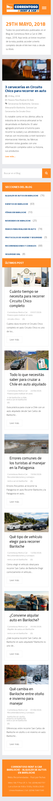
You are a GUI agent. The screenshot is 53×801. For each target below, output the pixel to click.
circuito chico (13, 319)
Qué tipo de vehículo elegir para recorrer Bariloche (26, 541)
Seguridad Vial (12, 254)
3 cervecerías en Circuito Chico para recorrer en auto (25, 88)
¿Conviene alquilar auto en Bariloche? (24, 617)
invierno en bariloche (16, 719)
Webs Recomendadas (18, 777)
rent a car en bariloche (17, 400)
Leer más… (10, 156)
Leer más (14, 339)
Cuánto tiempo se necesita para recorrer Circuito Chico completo (27, 298)
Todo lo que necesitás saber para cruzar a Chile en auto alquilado (28, 379)
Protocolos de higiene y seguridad (23, 237)
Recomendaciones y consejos (20, 245)
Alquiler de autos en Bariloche (21, 195)
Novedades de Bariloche (18, 220)
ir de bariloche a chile (16, 398)
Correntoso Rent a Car (17, 312)
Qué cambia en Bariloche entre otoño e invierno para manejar (27, 696)
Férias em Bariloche (15, 212)
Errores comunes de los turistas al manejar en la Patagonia (27, 462)
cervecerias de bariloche (19, 103)
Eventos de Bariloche (16, 203)
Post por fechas (37, 777)
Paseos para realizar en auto (21, 99)
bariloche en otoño (16, 717)
